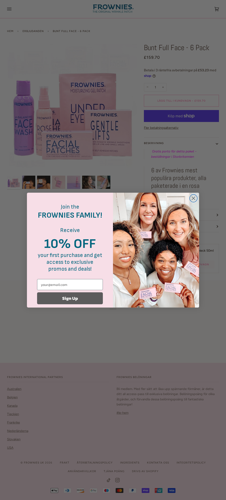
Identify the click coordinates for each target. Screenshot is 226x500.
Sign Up (70, 298)
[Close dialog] (193, 198)
